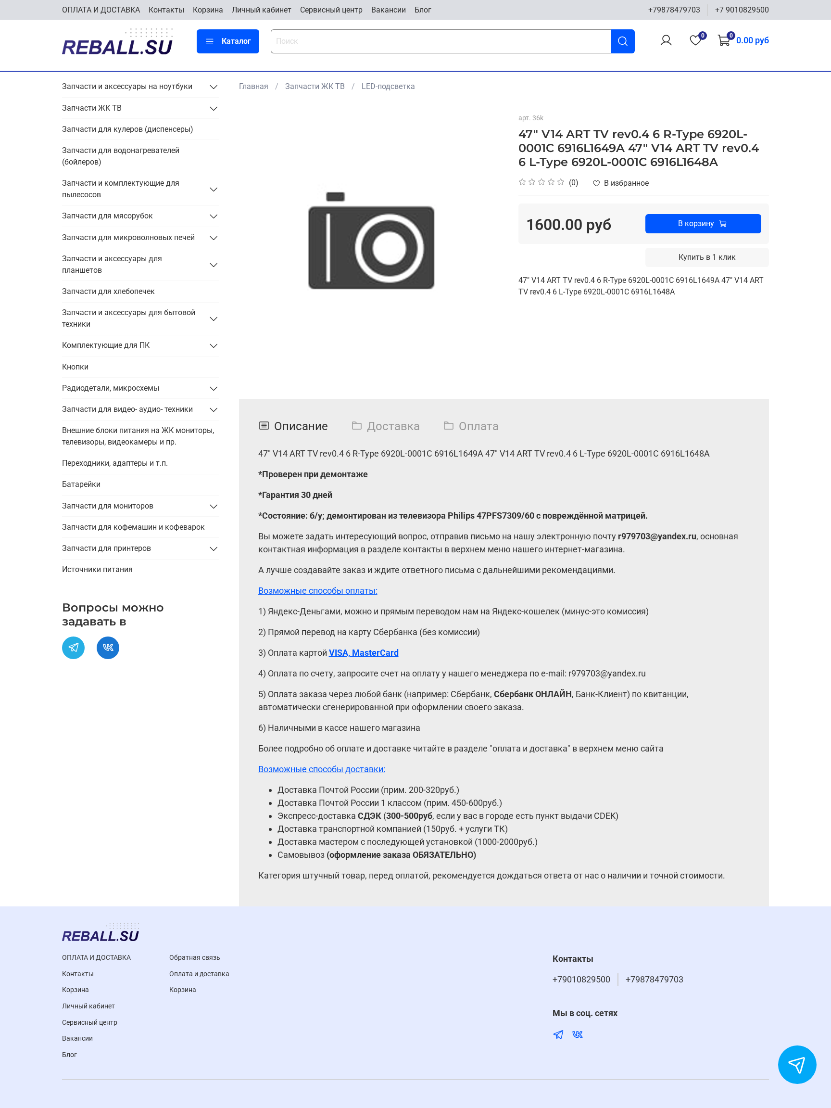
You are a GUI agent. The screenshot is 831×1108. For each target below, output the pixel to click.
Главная (253, 86)
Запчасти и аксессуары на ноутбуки (127, 86)
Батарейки (81, 484)
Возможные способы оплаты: (318, 591)
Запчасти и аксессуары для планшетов (112, 264)
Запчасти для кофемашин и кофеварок (133, 527)
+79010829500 (581, 979)
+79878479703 (674, 9)
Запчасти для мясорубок (107, 215)
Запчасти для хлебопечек (108, 291)
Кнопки (75, 366)
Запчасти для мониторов (107, 505)
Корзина (208, 9)
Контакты (166, 9)
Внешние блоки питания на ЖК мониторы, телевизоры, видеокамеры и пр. (138, 436)
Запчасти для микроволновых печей (128, 237)
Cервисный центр (331, 9)
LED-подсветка (388, 86)
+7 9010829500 (742, 9)
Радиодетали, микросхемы (110, 388)
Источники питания (97, 569)
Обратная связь (194, 958)
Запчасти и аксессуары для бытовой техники (128, 318)
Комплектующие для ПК (106, 345)
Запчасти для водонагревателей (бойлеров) (120, 156)
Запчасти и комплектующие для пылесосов (120, 188)
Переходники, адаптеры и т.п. (115, 463)
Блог (423, 9)
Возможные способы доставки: (321, 769)
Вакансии (388, 9)
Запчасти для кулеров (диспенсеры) (127, 129)
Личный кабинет (261, 9)
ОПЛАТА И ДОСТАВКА (101, 9)
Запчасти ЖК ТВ (315, 86)
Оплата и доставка (199, 974)
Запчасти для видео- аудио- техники (127, 409)
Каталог (236, 41)
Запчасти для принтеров (106, 548)
